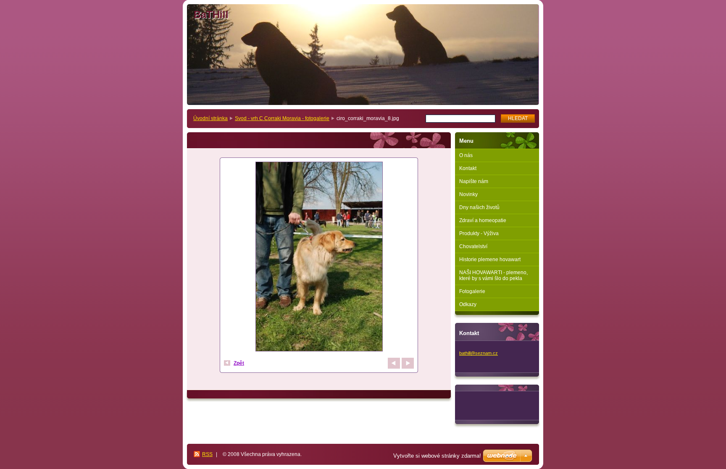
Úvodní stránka (210, 118)
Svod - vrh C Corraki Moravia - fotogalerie (282, 118)
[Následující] (408, 363)
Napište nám (473, 181)
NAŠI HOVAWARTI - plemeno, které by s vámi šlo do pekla (493, 275)
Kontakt (467, 168)
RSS (207, 454)
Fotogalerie (472, 291)
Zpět (239, 363)
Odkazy (467, 304)
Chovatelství (473, 246)
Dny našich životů (479, 207)
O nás (466, 155)
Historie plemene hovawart (490, 259)
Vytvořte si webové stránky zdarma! (437, 456)
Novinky (468, 194)
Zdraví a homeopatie (482, 220)
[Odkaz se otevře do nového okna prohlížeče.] (319, 258)
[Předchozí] (394, 363)
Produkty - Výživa (479, 233)
